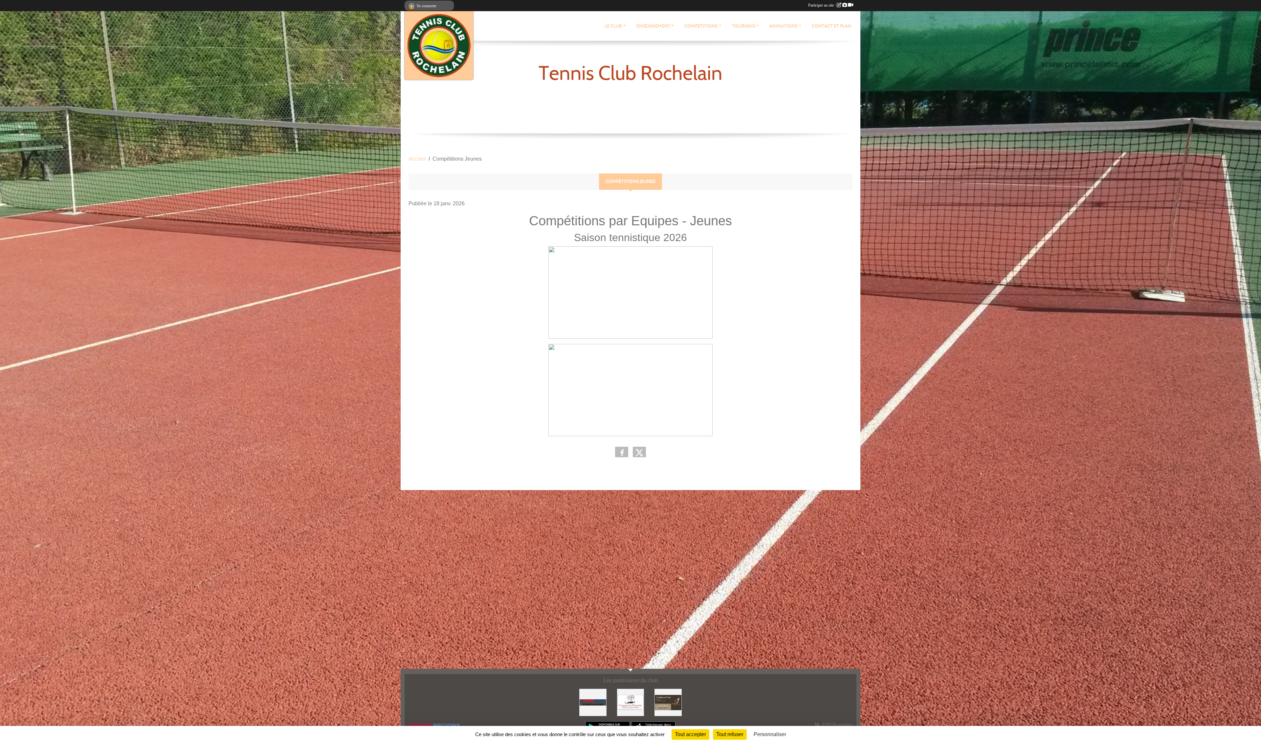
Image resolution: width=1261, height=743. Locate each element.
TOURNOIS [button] (743, 26)
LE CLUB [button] (613, 26)
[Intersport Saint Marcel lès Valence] (593, 702)
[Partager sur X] (639, 452)
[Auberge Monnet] (668, 702)
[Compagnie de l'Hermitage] (630, 702)
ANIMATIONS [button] (783, 26)
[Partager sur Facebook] (621, 452)
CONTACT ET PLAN (831, 26)
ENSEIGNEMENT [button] (653, 26)
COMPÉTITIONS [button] (701, 26)
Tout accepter (690, 734)
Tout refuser (729, 734)
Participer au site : (822, 5)
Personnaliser (770, 734)
